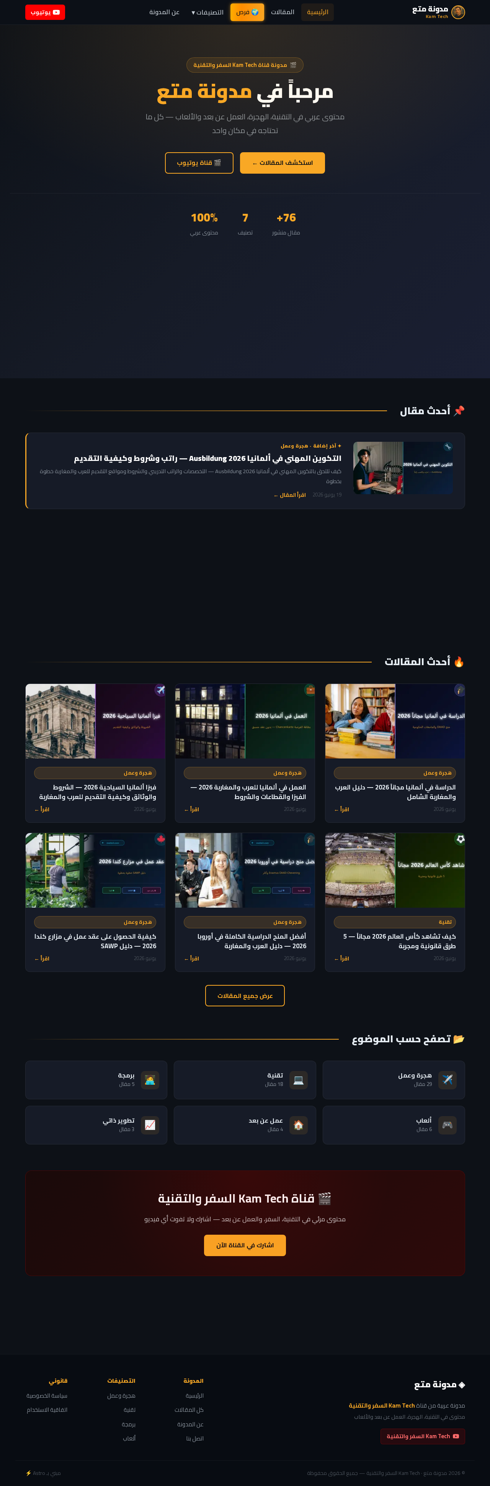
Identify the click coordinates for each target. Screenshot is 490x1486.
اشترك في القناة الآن (245, 1245)
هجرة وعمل (437, 773)
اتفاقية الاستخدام (47, 1410)
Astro (39, 1473)
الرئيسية (317, 12)
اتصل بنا (195, 1439)
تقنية (445, 922)
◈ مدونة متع (439, 1384)
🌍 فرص (247, 12)
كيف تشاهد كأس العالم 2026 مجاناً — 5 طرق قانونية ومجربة (399, 941)
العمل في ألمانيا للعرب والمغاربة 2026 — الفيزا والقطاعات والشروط (248, 791)
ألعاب (129, 1439)
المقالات (282, 12)
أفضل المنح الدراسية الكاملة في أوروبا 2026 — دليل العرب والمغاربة (252, 941)
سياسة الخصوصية (46, 1396)
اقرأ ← (341, 809)
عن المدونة (164, 12)
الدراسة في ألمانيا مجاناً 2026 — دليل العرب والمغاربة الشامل (395, 791)
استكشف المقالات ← (282, 162)
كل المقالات (189, 1410)
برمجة (129, 1424)
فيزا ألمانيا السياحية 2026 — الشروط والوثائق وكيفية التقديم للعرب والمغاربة (97, 791)
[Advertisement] (245, 294)
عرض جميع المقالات (245, 995)
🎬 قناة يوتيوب (199, 162)
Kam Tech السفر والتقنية (418, 1436)
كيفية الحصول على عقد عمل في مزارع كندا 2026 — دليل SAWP (95, 941)
